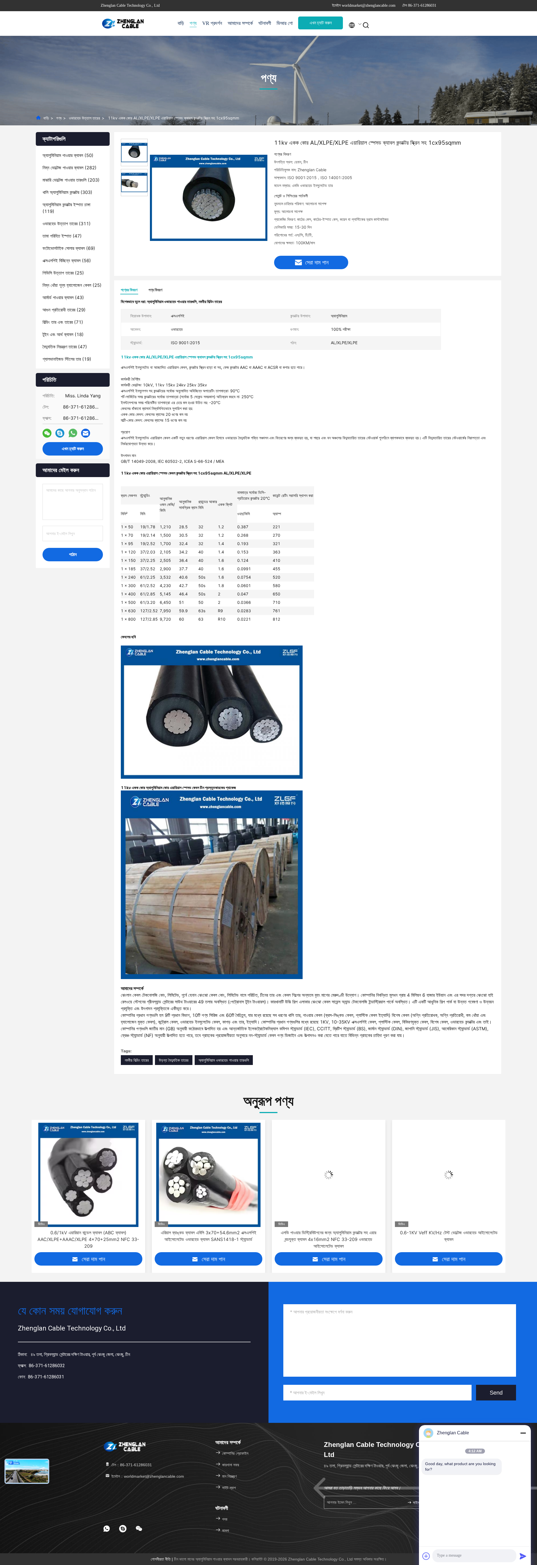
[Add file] (426, 1556)
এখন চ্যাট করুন (321, 22)
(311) (67, 223)
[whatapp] (73, 433)
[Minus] (523, 1433)
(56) (67, 260)
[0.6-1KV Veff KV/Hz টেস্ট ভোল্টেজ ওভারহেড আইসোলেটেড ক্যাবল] (329, 1175)
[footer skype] (123, 1528)
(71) (63, 322)
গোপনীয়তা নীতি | (162, 1559)
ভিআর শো (285, 23)
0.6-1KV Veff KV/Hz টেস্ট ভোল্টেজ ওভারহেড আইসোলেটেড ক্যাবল (328, 1236)
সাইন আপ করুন (421, 1502)
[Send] (523, 1556)
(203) (71, 180)
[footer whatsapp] (106, 1528)
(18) (63, 334)
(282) (69, 167)
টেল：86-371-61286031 (131, 1465)
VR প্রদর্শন (212, 23)
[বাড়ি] (123, 23)
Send (496, 1393)
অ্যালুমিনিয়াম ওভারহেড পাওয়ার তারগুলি (224, 1060)
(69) (69, 248)
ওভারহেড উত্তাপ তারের (84, 118)
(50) (68, 155)
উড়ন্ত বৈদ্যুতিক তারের (174, 1060)
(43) (63, 297)
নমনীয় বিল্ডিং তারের (137, 1060)
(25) (63, 273)
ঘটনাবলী (264, 23)
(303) (67, 192)
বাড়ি (181, 23)
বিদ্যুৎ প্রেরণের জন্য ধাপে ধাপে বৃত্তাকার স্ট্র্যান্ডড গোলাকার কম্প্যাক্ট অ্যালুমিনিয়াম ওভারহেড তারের (448, 1236)
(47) (62, 236)
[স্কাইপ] (59, 433)
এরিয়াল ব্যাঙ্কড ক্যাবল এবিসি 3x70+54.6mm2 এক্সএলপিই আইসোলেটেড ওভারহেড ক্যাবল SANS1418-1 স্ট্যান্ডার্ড (88, 1236)
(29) (64, 310)
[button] (35, 1190)
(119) (66, 208)
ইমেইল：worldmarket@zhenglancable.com (147, 1476)
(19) (67, 359)
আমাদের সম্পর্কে (240, 23)
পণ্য (193, 23)
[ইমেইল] (85, 433)
